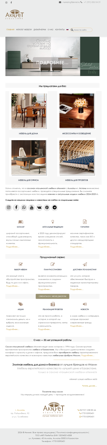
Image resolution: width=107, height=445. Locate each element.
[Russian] (67, 30)
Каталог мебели (24, 29)
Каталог (21, 227)
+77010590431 (87, 413)
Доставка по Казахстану (85, 269)
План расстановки (53, 269)
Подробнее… (12, 246)
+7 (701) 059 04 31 (92, 2)
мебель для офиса (28, 180)
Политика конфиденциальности (72, 432)
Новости (85, 309)
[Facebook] (11, 2)
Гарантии (85, 227)
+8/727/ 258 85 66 (87, 410)
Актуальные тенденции (52, 227)
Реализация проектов (53, 309)
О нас (50, 29)
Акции (21, 309)
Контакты (60, 29)
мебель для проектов (76, 180)
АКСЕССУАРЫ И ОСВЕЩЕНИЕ (76, 133)
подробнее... (52, 62)
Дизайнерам (40, 29)
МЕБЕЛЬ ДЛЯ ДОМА (28, 133)
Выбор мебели (20, 269)
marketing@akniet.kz (71, 2)
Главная (10, 29)
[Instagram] (6, 2)
